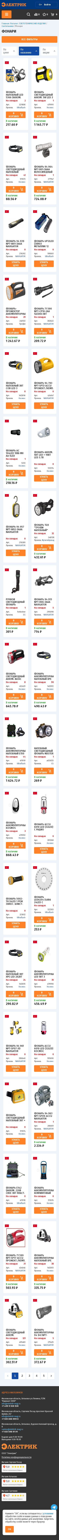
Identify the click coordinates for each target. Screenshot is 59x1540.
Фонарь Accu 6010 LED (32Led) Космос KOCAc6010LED (43, 1048)
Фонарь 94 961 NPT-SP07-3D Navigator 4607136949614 (15, 1048)
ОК (9, 1529)
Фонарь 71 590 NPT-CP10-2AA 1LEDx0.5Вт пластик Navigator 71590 (44, 311)
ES (24, 614)
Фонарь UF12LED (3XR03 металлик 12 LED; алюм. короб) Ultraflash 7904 (44, 243)
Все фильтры (29, 39)
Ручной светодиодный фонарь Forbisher (15, 602)
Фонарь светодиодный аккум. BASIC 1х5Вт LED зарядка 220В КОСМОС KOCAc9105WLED (15, 676)
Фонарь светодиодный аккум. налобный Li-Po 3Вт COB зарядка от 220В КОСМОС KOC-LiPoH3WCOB (15, 1332)
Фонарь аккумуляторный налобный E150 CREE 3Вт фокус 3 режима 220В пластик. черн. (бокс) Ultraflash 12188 (16, 751)
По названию (25, 51)
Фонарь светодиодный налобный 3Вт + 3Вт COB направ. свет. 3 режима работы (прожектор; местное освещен (15, 1117)
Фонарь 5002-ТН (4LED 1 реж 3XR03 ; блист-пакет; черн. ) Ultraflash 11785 (14, 901)
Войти (47, 4)
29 (24, 317)
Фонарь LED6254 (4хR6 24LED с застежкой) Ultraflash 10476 (42, 899)
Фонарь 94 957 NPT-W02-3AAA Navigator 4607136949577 (15, 529)
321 (24, 1338)
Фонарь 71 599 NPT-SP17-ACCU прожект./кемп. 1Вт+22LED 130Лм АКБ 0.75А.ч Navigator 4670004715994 (15, 1258)
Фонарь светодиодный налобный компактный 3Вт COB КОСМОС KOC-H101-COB (15, 169)
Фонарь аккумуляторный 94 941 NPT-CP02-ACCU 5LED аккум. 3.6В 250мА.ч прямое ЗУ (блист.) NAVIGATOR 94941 (44, 1332)
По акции (46, 51)
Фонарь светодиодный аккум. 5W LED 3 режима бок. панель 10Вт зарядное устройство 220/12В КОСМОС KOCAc (43, 94)
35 (53, 980)
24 (24, 980)
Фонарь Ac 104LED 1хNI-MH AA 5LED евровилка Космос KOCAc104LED (14, 453)
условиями (48, 1513)
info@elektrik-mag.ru (11, 1403)
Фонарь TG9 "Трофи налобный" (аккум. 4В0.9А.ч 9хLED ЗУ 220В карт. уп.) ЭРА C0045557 (43, 527)
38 (52, 1264)
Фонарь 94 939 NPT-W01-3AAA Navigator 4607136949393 (15, 243)
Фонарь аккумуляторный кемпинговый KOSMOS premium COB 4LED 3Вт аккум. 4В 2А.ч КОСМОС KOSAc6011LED (44, 1190)
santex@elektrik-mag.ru (12, 1429)
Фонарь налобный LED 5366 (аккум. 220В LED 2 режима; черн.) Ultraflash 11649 (15, 94)
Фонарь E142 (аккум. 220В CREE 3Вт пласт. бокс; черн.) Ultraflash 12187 (15, 1190)
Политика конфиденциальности (16, 1457)
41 (24, 175)
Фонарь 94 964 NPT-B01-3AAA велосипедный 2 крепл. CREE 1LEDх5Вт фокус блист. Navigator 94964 (43, 169)
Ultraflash (21, 107)
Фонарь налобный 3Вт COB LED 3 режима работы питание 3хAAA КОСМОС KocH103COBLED (15, 385)
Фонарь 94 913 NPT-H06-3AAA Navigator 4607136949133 (43, 602)
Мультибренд (48, 540)
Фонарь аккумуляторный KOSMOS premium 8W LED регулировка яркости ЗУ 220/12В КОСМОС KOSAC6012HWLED (16, 825)
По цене (6, 51)
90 (52, 682)
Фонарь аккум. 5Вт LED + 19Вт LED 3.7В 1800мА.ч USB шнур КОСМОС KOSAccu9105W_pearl (44, 454)
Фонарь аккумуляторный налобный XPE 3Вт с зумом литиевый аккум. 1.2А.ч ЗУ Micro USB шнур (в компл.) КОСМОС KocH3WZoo (44, 1258)
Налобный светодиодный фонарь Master (43, 751)
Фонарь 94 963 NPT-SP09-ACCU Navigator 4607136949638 (43, 1116)
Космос (50, 107)
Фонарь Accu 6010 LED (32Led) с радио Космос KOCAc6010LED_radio (44, 827)
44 (24, 757)
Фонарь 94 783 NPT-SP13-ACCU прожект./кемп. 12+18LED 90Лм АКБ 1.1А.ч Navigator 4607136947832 (43, 385)
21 (25, 1264)
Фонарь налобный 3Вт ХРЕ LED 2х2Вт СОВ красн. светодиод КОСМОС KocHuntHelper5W (16, 974)
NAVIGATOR (49, 182)
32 (53, 533)
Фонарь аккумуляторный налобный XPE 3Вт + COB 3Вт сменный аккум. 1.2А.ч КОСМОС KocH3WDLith (44, 676)
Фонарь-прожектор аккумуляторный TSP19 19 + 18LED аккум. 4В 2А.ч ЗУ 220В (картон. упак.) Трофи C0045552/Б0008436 (16, 311)
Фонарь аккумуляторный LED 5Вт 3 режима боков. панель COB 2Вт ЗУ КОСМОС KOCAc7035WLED (44, 974)
